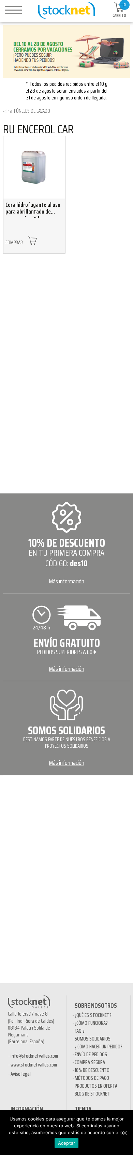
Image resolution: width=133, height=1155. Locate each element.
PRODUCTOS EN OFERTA (96, 1086)
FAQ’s (80, 1031)
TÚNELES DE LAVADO (31, 111)
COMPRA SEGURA (90, 1062)
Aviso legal (21, 1074)
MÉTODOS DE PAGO (92, 1078)
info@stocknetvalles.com (34, 1056)
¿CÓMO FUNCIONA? (91, 1023)
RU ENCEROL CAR (38, 129)
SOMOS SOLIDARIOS (92, 1039)
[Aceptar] (124, 1132)
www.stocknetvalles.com (34, 1065)
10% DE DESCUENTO (92, 1070)
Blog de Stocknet (92, 1094)
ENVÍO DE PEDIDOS (91, 1054)
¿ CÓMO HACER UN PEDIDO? (98, 1046)
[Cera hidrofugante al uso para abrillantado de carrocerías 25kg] (34, 167)
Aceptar (66, 1143)
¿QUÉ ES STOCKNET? (93, 1015)
